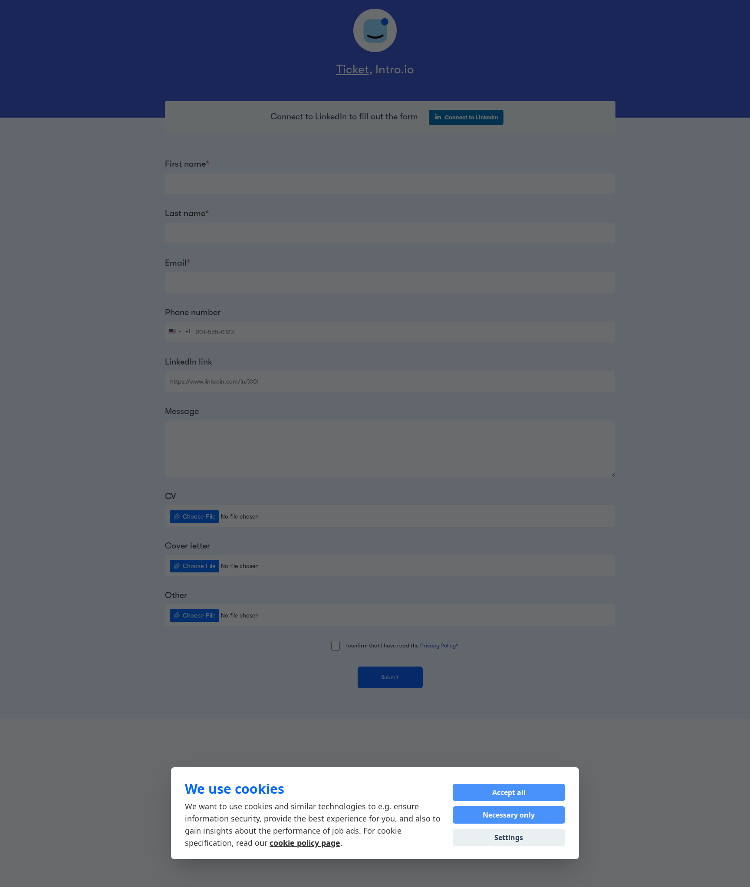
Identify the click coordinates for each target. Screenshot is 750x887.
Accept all (509, 792)
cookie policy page (305, 843)
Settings (508, 837)
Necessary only (509, 815)
